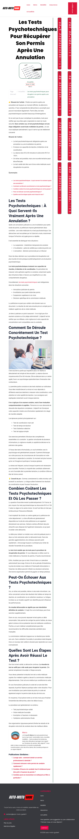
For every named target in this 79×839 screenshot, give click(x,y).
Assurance (53, 5)
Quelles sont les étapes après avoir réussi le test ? (28, 194)
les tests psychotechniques (28, 282)
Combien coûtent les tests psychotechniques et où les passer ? (32, 189)
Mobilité (43, 5)
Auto (28, 5)
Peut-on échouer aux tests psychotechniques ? (27, 192)
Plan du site (8, 823)
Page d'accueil (13, 93)
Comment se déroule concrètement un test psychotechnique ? (32, 186)
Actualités (30, 12)
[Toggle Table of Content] (10, 178)
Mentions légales (9, 826)
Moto (35, 5)
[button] (72, 8)
